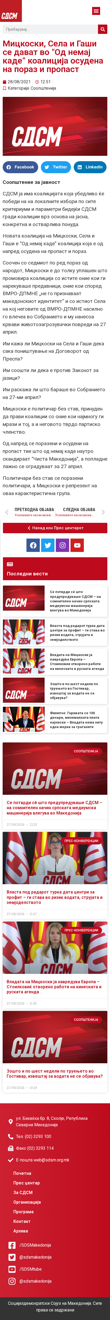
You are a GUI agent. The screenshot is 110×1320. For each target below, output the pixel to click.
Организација (27, 1202)
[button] (96, 11)
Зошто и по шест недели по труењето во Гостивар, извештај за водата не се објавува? (55, 1074)
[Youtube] (77, 545)
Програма (23, 1211)
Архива (20, 1231)
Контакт (22, 1221)
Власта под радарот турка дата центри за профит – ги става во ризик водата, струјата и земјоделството (55, 897)
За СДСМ (23, 1192)
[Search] (102, 29)
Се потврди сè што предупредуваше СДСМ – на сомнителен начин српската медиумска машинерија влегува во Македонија (75, 601)
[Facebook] (33, 545)
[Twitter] (47, 545)
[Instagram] (62, 545)
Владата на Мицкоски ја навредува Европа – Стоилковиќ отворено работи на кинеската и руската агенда (54, 986)
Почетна (22, 1173)
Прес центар (26, 1182)
